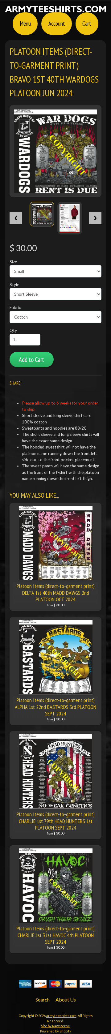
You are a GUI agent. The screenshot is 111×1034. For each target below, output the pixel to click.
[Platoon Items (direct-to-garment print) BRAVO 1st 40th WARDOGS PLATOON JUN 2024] (42, 214)
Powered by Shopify (55, 1031)
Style (14, 284)
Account (56, 23)
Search (42, 999)
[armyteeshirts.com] (55, 9)
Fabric (15, 307)
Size (13, 261)
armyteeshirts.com (61, 1016)
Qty (13, 330)
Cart (86, 23)
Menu (25, 23)
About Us (66, 999)
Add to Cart (31, 359)
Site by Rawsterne (55, 1026)
